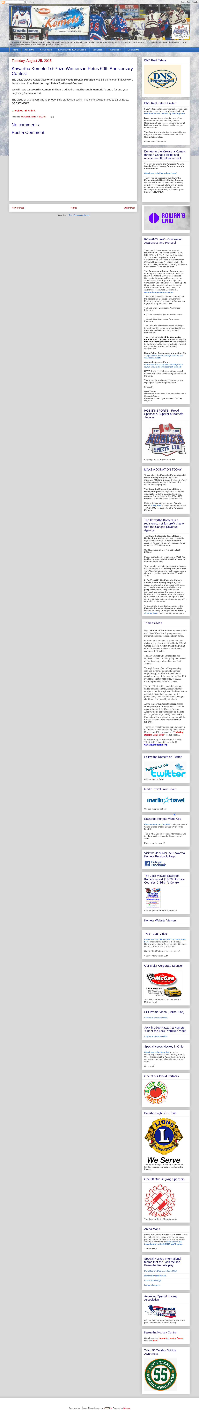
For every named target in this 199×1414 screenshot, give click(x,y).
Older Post (129, 208)
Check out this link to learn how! (160, 173)
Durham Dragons (152, 1285)
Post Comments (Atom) (79, 215)
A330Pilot (108, 1408)
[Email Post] (52, 117)
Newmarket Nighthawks (155, 1276)
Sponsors (97, 50)
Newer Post (18, 208)
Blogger (126, 1408)
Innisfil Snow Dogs (152, 1280)
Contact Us (133, 50)
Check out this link (23, 110)
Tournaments (114, 50)
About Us (29, 50)
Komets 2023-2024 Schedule (72, 50)
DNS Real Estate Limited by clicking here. (164, 113)
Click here (156, 505)
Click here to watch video (155, 1017)
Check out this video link (156, 1052)
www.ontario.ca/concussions (158, 292)
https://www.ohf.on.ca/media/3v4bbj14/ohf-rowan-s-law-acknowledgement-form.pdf (163, 365)
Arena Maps (46, 50)
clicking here (150, 613)
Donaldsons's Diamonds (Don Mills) (160, 1271)
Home (15, 50)
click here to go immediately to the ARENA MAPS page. (163, 1243)
